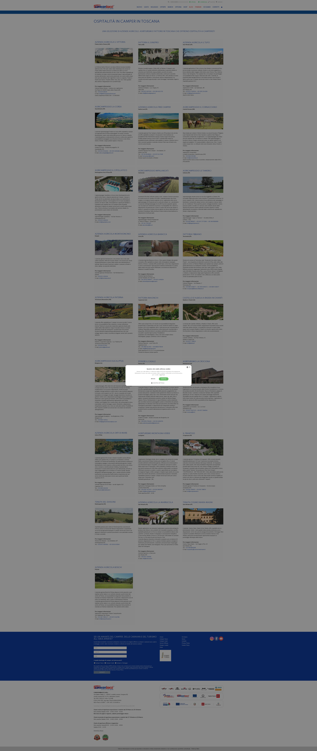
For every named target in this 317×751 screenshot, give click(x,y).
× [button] (189, 367)
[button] (158, 383)
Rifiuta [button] (153, 378)
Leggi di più (162, 375)
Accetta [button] (163, 379)
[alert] (158, 375)
